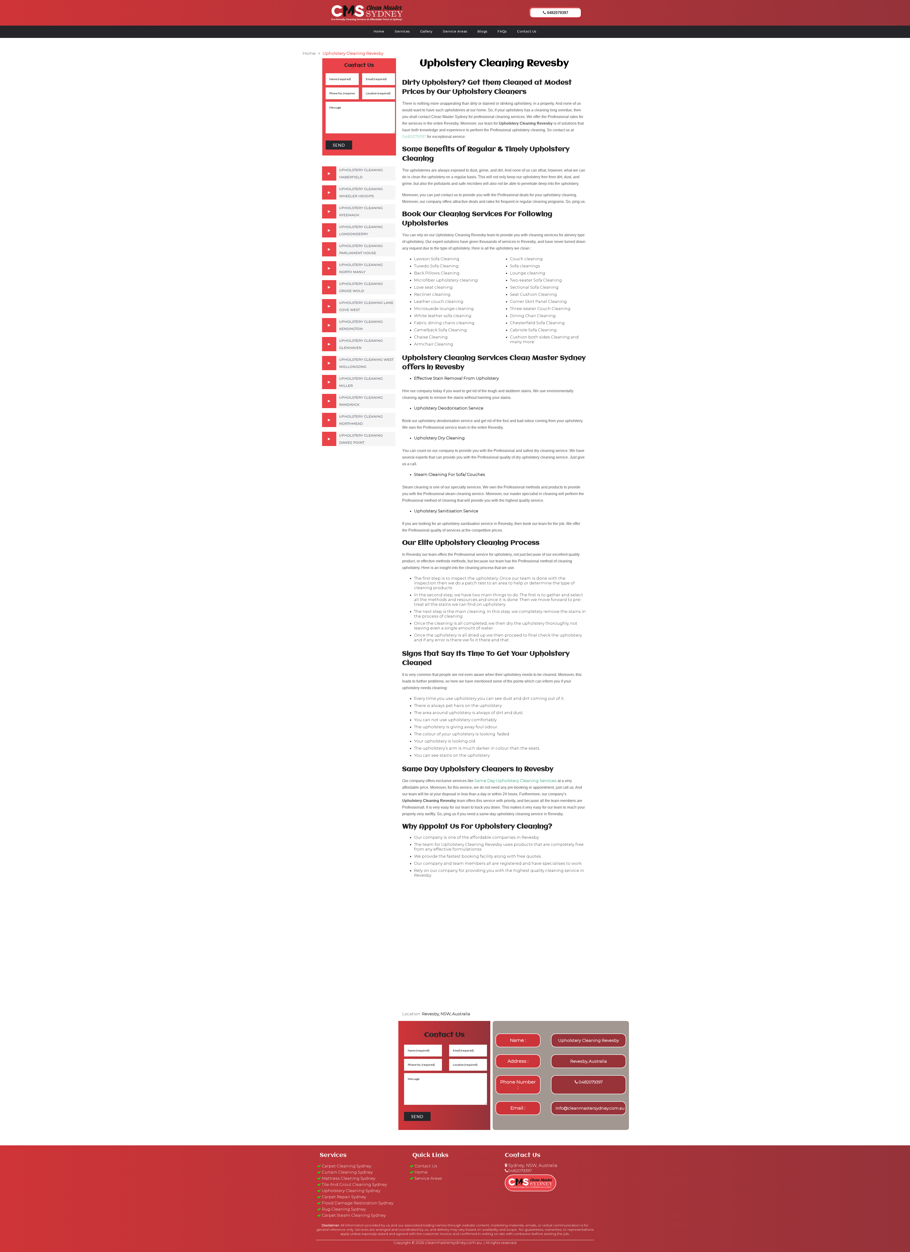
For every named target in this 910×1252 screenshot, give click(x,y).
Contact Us (526, 31)
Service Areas (455, 31)
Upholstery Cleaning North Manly (361, 268)
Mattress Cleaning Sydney (348, 1178)
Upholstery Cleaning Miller (361, 382)
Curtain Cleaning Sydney (347, 1172)
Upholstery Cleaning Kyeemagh (361, 211)
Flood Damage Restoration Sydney (357, 1203)
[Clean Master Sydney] (367, 12)
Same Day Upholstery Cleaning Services (515, 780)
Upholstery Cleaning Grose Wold (361, 287)
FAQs (502, 31)
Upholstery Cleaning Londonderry (361, 230)
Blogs (482, 31)
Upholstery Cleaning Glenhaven (361, 344)
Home (379, 31)
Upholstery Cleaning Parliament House (361, 249)
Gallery (426, 31)
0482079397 (414, 136)
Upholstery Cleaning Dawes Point (361, 439)
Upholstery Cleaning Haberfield (361, 173)
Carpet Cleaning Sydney (346, 1166)
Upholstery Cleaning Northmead (361, 420)
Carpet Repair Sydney (344, 1196)
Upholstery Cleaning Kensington (361, 325)
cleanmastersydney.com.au (453, 1242)
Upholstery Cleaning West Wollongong (366, 363)
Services (402, 31)
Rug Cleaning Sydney (344, 1209)
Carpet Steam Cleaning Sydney (354, 1215)
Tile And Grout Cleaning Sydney (354, 1184)
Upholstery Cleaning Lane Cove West (366, 306)
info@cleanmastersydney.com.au (590, 1108)
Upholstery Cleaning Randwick (361, 401)
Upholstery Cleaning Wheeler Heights (361, 192)
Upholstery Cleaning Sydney (351, 1190)
